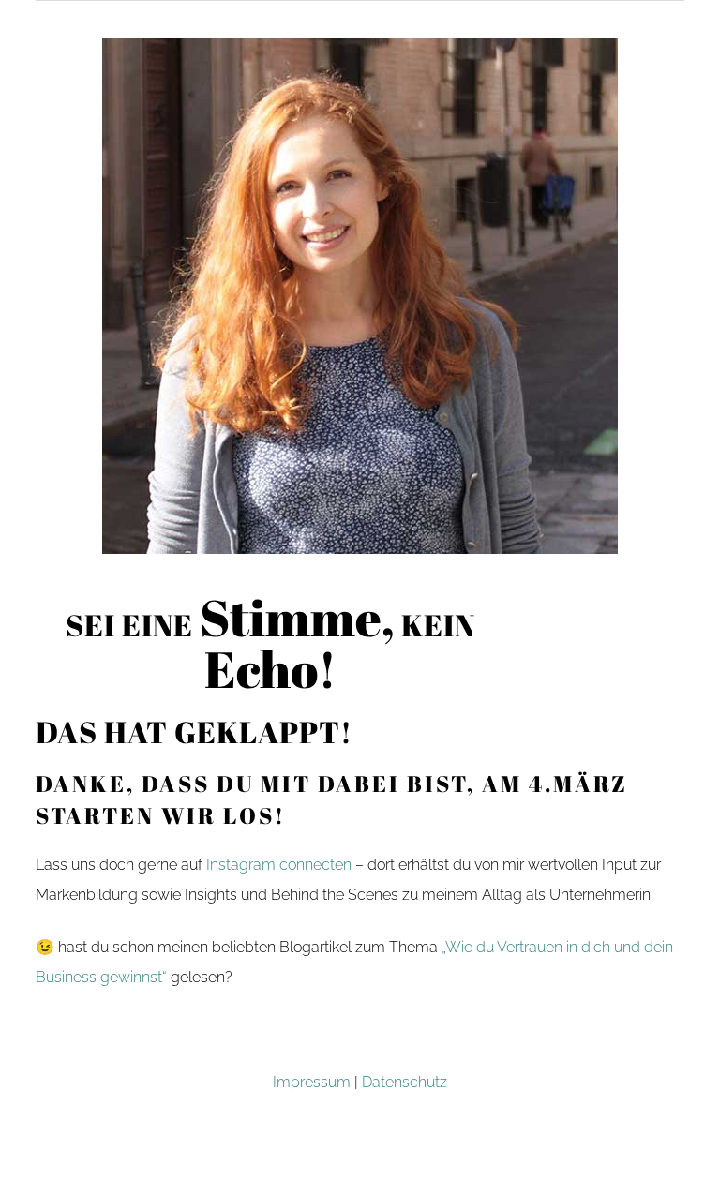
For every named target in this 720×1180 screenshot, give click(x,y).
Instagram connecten (279, 865)
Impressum (312, 1082)
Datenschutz (404, 1082)
